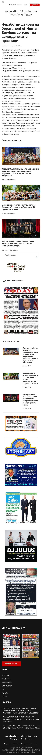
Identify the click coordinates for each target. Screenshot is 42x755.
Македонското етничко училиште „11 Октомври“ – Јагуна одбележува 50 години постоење (19, 207)
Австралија (7, 686)
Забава (5, 693)
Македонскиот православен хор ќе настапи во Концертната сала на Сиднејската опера (18, 243)
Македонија (7, 682)
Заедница (6, 679)
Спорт (4, 697)
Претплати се (11, 664)
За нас (26, 5)
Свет (3, 689)
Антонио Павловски (10, 250)
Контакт (19, 5)
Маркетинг (12, 5)
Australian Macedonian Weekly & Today (21, 13)
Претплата (35, 5)
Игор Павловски (8, 180)
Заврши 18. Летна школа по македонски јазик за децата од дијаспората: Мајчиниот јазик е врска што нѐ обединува (20, 172)
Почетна (5, 675)
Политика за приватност (29, 744)
